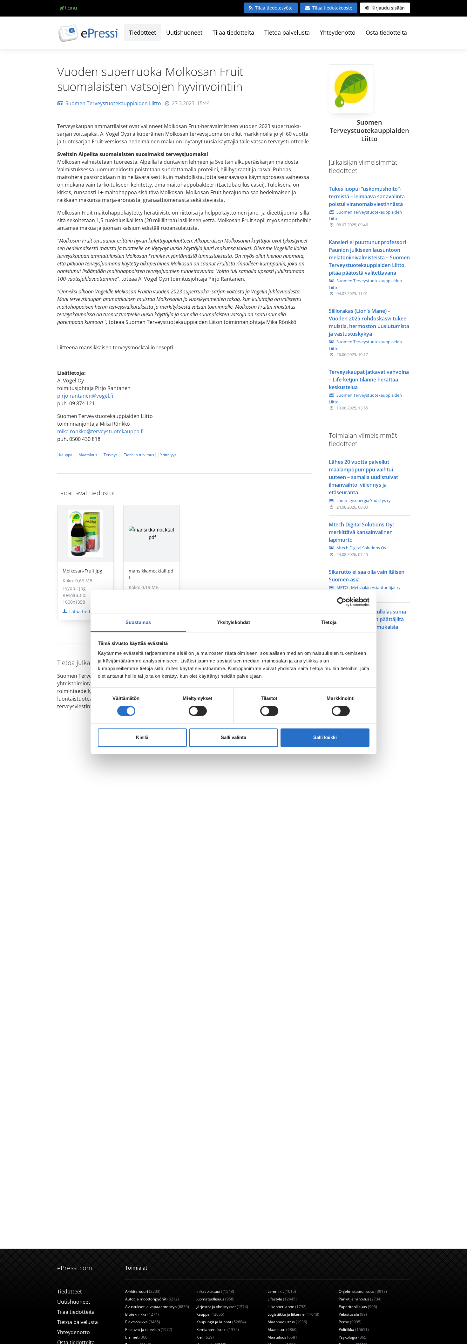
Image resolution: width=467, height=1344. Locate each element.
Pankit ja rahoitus (360, 1299)
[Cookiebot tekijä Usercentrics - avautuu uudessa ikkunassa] (341, 602)
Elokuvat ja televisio (148, 1329)
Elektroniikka (142, 1322)
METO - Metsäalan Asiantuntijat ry (368, 587)
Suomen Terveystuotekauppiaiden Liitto (113, 103)
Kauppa (65, 454)
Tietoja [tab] (328, 622)
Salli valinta (233, 737)
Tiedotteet (142, 32)
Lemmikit (281, 1291)
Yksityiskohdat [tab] (233, 622)
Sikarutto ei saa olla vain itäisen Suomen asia (366, 575)
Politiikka (354, 1329)
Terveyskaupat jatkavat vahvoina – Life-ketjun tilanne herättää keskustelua (369, 379)
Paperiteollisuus (358, 1306)
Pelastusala (353, 1314)
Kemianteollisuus (217, 1329)
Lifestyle (282, 1299)
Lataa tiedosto (83, 611)
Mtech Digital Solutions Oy (361, 548)
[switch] (198, 711)
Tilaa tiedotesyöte (274, 8)
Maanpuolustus (287, 1322)
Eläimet (137, 1337)
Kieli (205, 1337)
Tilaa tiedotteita (233, 32)
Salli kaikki (325, 737)
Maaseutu (282, 1329)
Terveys (111, 454)
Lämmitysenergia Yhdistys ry (363, 500)
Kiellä (142, 737)
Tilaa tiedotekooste (332, 8)
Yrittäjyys (168, 454)
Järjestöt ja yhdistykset (222, 1306)
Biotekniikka (142, 1314)
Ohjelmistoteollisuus (363, 1291)
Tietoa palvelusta (287, 32)
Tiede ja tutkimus (139, 454)
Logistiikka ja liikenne (293, 1314)
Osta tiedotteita (386, 32)
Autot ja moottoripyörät (152, 1299)
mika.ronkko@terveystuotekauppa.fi (100, 431)
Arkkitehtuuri (142, 1291)
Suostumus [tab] (138, 622)
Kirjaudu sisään (387, 8)
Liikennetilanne (287, 1306)
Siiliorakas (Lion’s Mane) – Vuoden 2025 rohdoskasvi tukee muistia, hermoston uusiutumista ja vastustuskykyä (369, 322)
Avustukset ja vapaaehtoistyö (157, 1306)
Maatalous (87, 454)
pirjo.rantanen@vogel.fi (85, 395)
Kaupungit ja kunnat (221, 1322)
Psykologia (353, 1337)
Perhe (350, 1322)
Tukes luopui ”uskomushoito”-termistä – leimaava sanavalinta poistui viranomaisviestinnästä (367, 196)
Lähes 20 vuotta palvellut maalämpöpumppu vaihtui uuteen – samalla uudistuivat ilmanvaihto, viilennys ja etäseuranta (363, 477)
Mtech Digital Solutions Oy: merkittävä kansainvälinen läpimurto (361, 532)
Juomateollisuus (215, 1299)
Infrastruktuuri (215, 1291)
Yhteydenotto (337, 32)
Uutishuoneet (184, 32)
